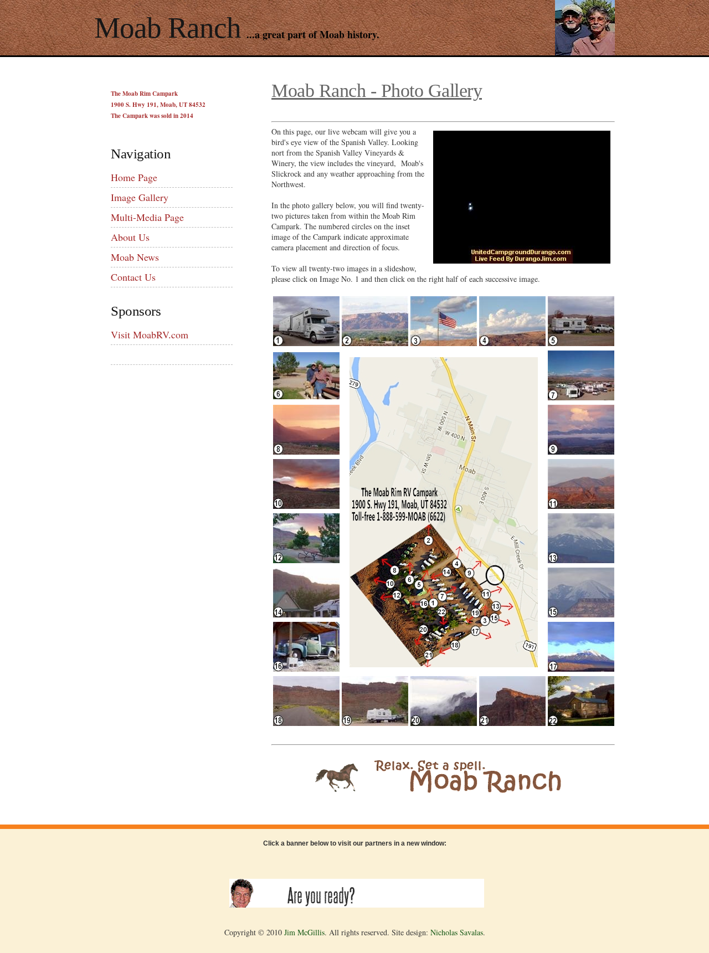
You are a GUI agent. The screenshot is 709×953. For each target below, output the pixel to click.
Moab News (135, 257)
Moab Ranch (167, 28)
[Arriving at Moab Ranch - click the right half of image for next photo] (306, 343)
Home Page (134, 177)
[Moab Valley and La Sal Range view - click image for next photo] (581, 506)
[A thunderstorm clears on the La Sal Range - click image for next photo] (581, 451)
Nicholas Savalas (456, 932)
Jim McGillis (304, 932)
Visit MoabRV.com (149, 334)
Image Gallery (139, 197)
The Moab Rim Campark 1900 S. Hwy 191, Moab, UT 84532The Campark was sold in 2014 (158, 104)
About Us (130, 237)
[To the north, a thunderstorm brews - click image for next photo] (512, 343)
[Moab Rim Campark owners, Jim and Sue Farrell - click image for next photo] (306, 396)
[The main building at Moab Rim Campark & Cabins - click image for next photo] (306, 614)
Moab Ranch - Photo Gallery (376, 90)
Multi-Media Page (147, 217)
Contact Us (133, 277)
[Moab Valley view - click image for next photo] (375, 343)
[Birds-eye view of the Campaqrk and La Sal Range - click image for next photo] (581, 397)
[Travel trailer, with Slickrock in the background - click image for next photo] (581, 343)
